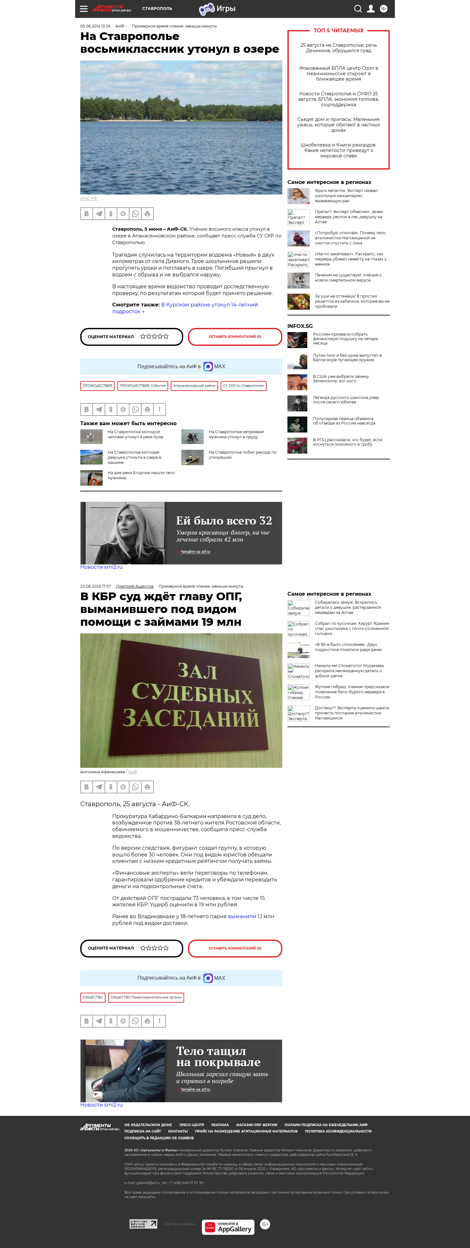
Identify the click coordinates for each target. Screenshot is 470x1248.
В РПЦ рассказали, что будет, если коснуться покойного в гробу (347, 442)
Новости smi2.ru (101, 567)
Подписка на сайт (142, 1131)
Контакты (178, 1131)
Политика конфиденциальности (338, 1131)
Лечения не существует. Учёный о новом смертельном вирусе (348, 277)
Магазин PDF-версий (256, 1125)
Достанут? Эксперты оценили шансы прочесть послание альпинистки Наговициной (352, 712)
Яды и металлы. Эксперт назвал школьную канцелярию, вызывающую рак (346, 195)
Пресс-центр (191, 1125)
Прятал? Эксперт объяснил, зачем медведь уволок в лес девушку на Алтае (349, 216)
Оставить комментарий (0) (235, 337)
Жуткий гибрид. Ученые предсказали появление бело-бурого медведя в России (352, 691)
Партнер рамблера (179, 1224)
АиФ (132, 771)
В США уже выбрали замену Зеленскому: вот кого (341, 378)
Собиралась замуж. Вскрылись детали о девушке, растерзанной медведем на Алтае (348, 607)
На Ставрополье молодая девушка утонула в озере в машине (134, 457)
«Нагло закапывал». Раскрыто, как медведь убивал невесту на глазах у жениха (351, 258)
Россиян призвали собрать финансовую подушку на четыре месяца (345, 339)
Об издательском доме (148, 1125)
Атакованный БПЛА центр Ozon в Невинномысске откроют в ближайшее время (338, 74)
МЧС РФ (88, 198)
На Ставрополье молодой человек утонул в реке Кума (135, 434)
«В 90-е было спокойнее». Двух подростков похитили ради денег (348, 647)
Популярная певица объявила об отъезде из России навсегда (344, 421)
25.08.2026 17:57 (95, 586)
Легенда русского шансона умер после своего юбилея (346, 399)
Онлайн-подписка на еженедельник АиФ (326, 1125)
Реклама (220, 1125)
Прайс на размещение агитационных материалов (246, 1131)
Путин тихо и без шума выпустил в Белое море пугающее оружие (347, 357)
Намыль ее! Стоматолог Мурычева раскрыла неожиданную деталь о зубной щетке (349, 670)
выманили (242, 916)
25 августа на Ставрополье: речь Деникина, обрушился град (339, 48)
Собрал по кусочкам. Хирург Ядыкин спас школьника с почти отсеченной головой (352, 628)
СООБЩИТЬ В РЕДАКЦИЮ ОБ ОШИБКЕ (159, 1138)
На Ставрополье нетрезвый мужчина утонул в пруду (236, 434)
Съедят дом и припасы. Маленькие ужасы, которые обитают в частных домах (338, 125)
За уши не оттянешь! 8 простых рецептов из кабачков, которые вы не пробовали (352, 301)
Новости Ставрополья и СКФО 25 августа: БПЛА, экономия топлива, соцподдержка (338, 99)
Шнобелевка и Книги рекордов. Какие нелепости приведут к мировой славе (339, 150)
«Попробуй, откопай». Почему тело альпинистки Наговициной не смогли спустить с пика (350, 237)
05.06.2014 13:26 (95, 26)
